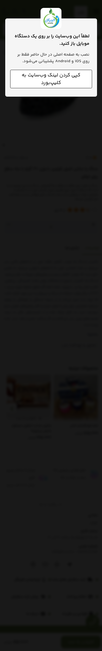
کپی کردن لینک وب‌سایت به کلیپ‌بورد (51, 79)
